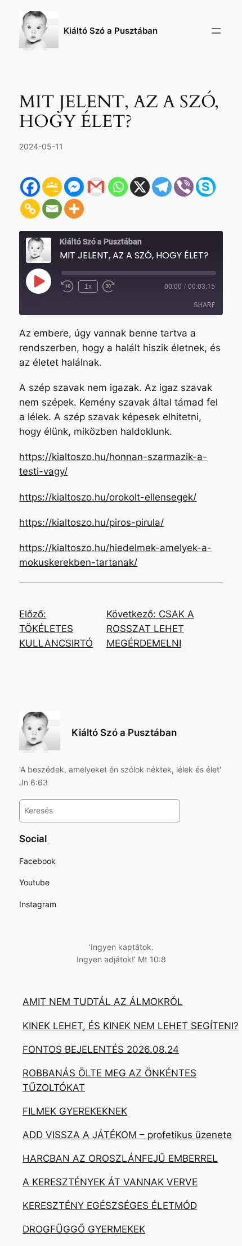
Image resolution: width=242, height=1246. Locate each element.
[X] (140, 187)
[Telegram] (162, 187)
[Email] (52, 209)
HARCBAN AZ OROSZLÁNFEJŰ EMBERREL (120, 1158)
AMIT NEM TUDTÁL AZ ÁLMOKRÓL (103, 1001)
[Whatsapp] (118, 187)
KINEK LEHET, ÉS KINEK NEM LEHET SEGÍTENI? (131, 1025)
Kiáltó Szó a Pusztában (111, 31)
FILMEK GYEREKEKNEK (75, 1111)
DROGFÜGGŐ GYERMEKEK (84, 1229)
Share (204, 305)
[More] (74, 209)
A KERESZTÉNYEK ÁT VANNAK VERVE (110, 1182)
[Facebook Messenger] (74, 187)
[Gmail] (96, 187)
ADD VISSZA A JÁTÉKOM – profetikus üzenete (127, 1134)
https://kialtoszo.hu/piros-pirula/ (91, 522)
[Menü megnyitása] (216, 31)
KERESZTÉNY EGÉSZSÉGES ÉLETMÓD (110, 1205)
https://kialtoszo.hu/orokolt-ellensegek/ (107, 497)
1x (88, 286)
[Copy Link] (30, 209)
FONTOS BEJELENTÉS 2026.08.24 (101, 1049)
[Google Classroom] (52, 187)
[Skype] (206, 187)
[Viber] (184, 187)
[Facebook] (30, 187)
